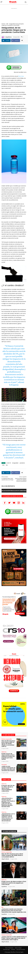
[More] (22, 40)
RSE (7, 23)
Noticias (3, 23)
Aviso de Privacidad (20, 949)
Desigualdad (15, 463)
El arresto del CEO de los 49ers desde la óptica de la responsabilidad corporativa (8, 788)
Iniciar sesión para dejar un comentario (14, 490)
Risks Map (21, 76)
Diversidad (4, 764)
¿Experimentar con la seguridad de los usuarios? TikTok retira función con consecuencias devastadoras (8, 817)
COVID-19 (8, 463)
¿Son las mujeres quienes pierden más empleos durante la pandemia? (20, 480)
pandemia (22, 463)
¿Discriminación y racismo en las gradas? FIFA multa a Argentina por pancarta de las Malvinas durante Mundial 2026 (8, 802)
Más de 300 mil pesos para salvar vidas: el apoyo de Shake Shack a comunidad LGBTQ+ (8, 743)
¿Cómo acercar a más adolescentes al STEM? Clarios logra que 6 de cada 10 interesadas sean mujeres (14, 938)
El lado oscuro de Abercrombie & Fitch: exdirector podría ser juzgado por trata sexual (8, 756)
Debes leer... (4, 751)
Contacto (13, 949)
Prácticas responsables (7, 739)
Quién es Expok (18, 947)
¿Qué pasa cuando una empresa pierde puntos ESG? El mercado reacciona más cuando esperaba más (14, 910)
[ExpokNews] (3, 37)
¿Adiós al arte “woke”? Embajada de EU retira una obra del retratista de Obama (8, 768)
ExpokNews (9, 37)
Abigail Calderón (5, 859)
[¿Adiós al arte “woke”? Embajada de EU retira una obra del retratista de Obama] (21, 768)
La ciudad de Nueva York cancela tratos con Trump (7, 479)
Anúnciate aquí (6, 949)
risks (3, 465)
